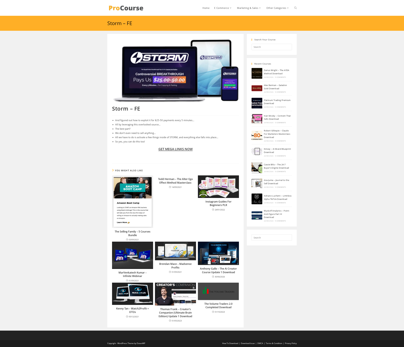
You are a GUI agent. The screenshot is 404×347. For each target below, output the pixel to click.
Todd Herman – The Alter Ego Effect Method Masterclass (175, 180)
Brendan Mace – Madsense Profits (175, 265)
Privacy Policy (291, 343)
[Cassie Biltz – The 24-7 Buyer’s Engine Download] (257, 167)
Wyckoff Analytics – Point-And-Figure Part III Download (277, 214)
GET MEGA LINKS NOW (175, 149)
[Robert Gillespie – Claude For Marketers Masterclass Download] (257, 135)
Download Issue (248, 343)
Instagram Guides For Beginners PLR (218, 203)
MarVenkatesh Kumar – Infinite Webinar (133, 274)
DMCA (260, 343)
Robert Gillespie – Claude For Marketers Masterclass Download (277, 134)
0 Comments (280, 77)
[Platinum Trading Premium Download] (257, 103)
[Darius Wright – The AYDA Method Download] (257, 73)
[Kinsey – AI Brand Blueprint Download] (257, 152)
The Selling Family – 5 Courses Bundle (132, 233)
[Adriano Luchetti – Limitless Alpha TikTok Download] (257, 199)
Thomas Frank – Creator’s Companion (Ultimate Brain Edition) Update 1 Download (175, 312)
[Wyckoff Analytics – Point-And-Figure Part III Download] (257, 215)
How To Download (230, 343)
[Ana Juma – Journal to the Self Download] (257, 183)
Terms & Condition (274, 343)
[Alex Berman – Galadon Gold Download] (257, 88)
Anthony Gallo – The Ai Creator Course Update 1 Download (218, 270)
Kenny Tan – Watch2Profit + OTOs (132, 310)
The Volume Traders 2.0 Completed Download (218, 305)
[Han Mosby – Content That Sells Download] (257, 118)
